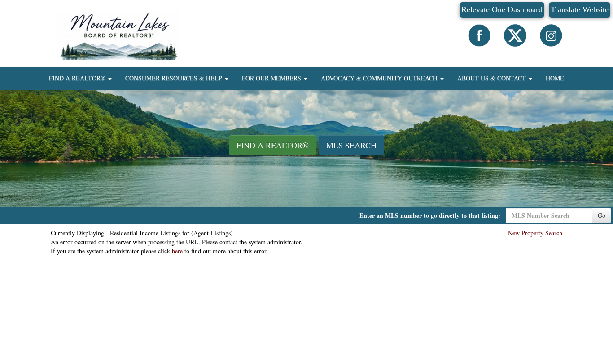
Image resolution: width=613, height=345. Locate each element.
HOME (555, 78)
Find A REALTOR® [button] (272, 145)
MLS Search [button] (351, 145)
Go (601, 215)
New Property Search (535, 233)
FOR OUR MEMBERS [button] (272, 78)
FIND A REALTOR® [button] (78, 78)
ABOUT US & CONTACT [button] (492, 78)
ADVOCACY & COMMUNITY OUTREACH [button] (380, 78)
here (177, 251)
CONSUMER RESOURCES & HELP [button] (174, 78)
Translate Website (580, 9)
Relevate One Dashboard (502, 9)
